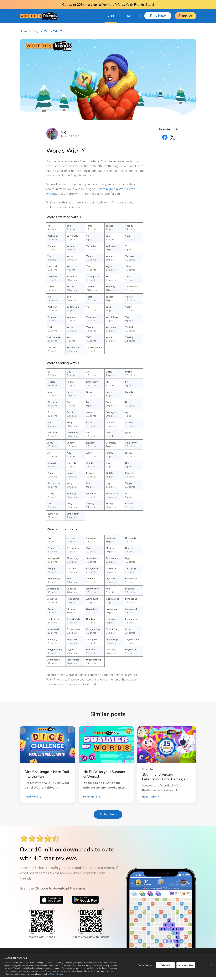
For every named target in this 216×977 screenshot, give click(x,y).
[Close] (211, 965)
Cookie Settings (145, 965)
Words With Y (53, 31)
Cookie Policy (56, 974)
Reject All (165, 965)
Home (23, 31)
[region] (108, 965)
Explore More (108, 814)
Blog (111, 15)
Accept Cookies (185, 965)
